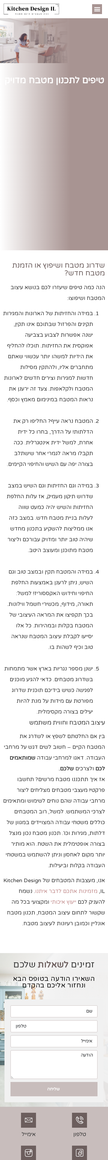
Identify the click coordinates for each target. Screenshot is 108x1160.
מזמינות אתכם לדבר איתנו (66, 891)
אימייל (29, 1134)
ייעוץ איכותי (63, 902)
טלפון (79, 1134)
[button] (97, 9)
